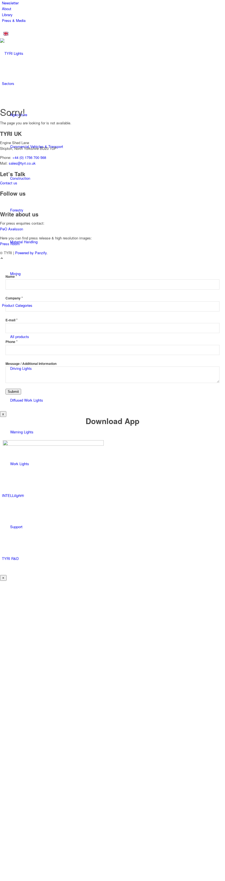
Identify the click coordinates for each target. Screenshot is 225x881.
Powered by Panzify (31, 252)
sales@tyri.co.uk (22, 163)
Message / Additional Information (31, 363)
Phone (11, 341)
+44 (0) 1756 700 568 (29, 157)
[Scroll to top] (2, 258)
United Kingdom (24, 33)
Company (14, 298)
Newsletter (10, 2)
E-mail (11, 320)
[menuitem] (113, 3)
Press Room (10, 243)
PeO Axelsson (11, 228)
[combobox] (112, 33)
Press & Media (14, 20)
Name (11, 276)
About (6, 8)
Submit (13, 392)
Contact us (8, 182)
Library (7, 14)
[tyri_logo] (41, 53)
